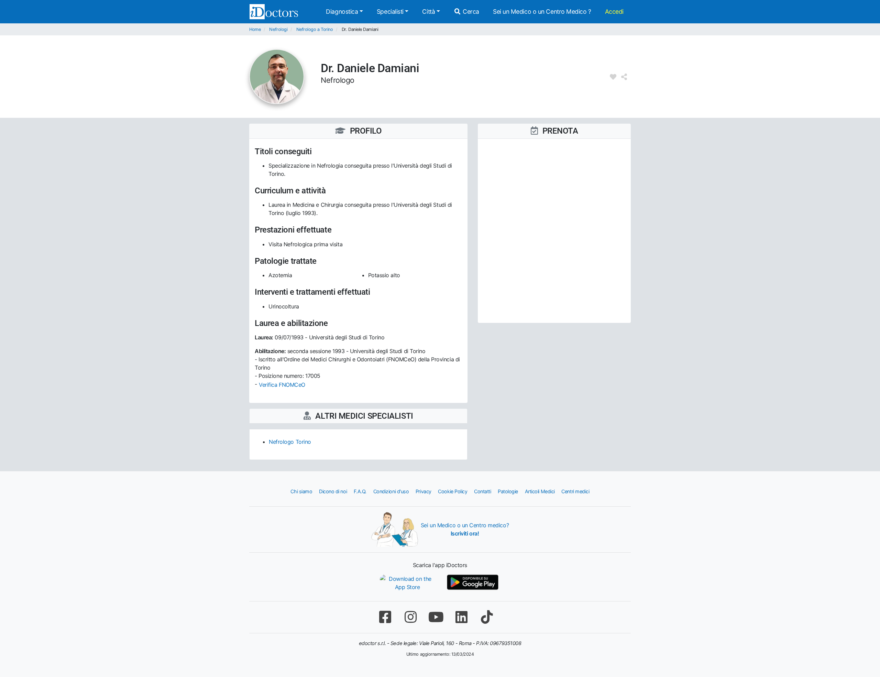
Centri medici (575, 491)
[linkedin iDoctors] (461, 617)
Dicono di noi (333, 491)
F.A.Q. (360, 491)
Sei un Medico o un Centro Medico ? (542, 11)
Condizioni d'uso (391, 491)
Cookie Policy (452, 491)
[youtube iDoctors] (435, 617)
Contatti (482, 491)
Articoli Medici (540, 491)
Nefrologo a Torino (314, 29)
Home (255, 29)
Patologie (508, 491)
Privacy (423, 491)
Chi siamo (301, 491)
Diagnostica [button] (342, 11)
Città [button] (428, 11)
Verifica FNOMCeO (282, 384)
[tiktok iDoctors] (486, 617)
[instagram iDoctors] (410, 617)
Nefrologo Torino (290, 441)
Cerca (470, 11)
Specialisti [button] (390, 11)
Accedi (614, 11)
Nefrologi (278, 29)
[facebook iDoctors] (385, 617)
